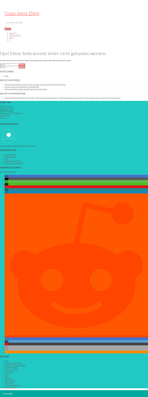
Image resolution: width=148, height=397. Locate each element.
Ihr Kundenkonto (11, 370)
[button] (6, 176)
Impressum (9, 372)
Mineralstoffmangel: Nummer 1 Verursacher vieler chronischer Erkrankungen (35, 84)
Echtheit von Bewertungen (15, 365)
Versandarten (10, 154)
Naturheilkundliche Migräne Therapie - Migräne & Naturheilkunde (31, 98)
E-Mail (2, 117)
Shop (7, 376)
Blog (11, 37)
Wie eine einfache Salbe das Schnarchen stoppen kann (26, 89)
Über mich (9, 378)
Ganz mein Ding (22, 13)
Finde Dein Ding (11, 367)
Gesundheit (15, 35)
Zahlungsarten (10, 157)
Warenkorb (9, 383)
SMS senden (5, 115)
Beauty (12, 33)
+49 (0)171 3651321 (14, 113)
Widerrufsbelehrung (13, 161)
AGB (6, 159)
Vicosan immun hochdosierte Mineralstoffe (22, 87)
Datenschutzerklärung (13, 163)
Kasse (7, 374)
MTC (11, 393)
